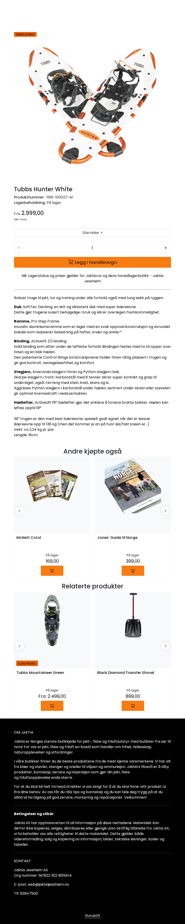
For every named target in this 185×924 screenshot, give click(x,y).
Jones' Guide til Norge (117, 537)
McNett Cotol (28, 537)
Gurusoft (92, 915)
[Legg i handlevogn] (52, 571)
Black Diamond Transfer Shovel (125, 673)
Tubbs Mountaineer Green (40, 673)
